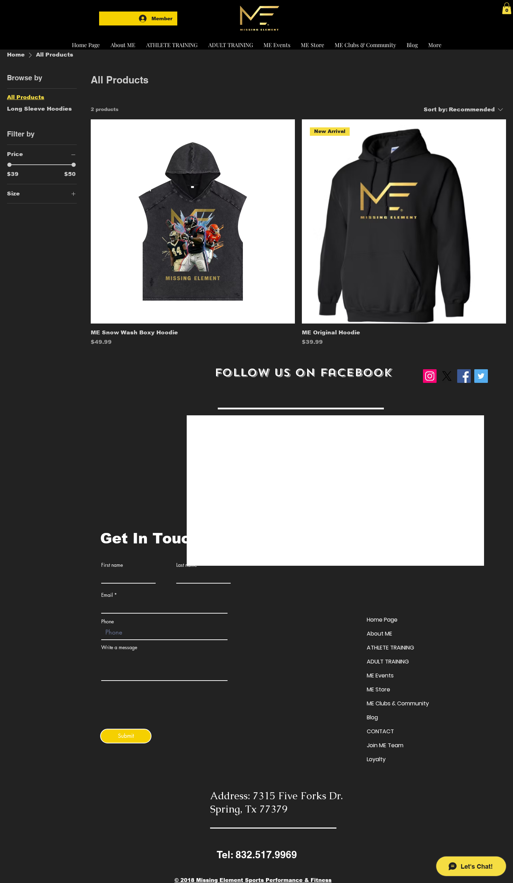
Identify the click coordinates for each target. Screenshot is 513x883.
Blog (372, 717)
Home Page (382, 620)
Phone (107, 621)
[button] (172, 41)
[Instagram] (430, 376)
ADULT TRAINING (388, 662)
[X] (447, 376)
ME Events (380, 675)
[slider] (9, 165)
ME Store (378, 689)
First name (112, 565)
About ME (379, 634)
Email (107, 595)
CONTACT (380, 731)
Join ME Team (385, 745)
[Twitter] (481, 376)
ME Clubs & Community (398, 703)
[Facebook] (464, 376)
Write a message (119, 647)
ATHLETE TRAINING (390, 648)
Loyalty (376, 759)
